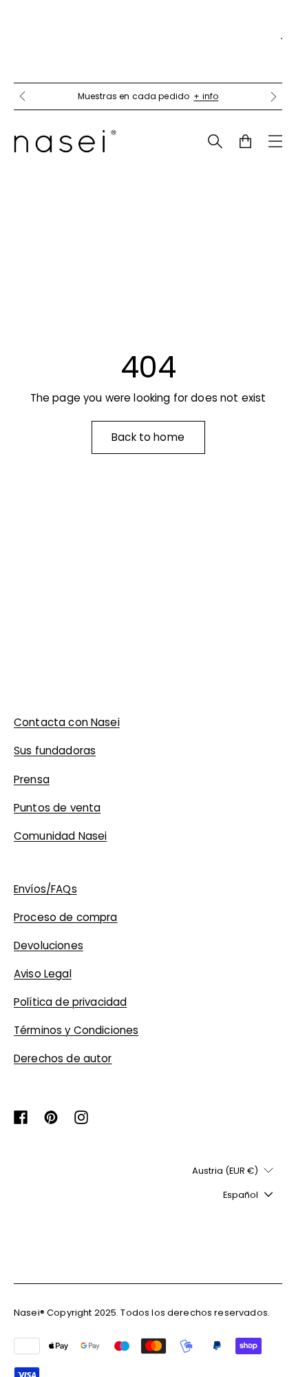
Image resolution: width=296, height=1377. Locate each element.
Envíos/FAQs (45, 889)
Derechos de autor (63, 1058)
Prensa (32, 779)
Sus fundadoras (55, 750)
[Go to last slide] (22, 96)
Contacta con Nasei (67, 722)
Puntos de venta (57, 807)
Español (240, 1194)
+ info (205, 96)
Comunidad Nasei (60, 836)
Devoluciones (48, 945)
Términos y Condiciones (76, 1030)
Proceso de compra (66, 917)
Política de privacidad (70, 1002)
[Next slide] (274, 96)
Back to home (148, 437)
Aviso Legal (43, 973)
